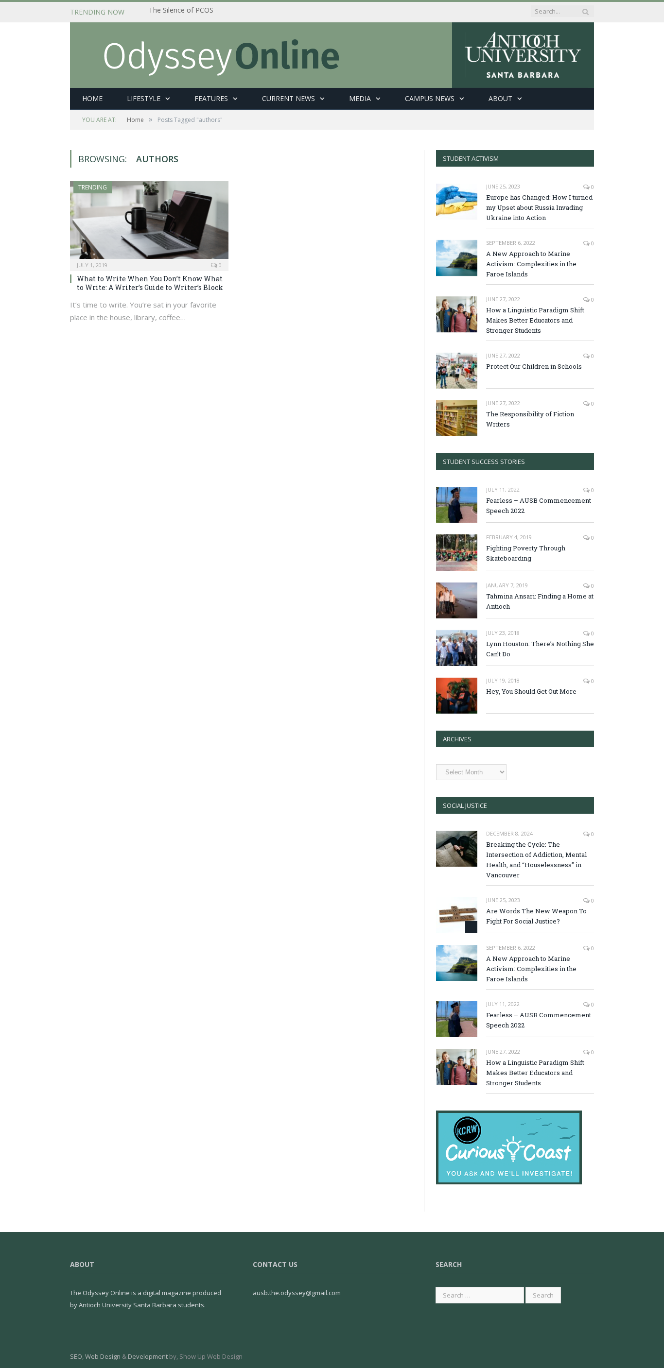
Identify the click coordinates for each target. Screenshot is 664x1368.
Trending (92, 187)
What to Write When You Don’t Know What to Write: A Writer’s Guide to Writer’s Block (150, 283)
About (500, 98)
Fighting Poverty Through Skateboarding (525, 553)
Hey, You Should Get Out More (531, 691)
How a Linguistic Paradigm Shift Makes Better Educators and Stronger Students (535, 320)
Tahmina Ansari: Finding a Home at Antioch (540, 601)
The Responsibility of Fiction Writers (530, 419)
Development (148, 1356)
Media (360, 98)
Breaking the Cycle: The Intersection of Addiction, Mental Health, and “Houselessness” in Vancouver (260, 12)
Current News (288, 98)
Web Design (103, 1356)
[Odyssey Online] (332, 52)
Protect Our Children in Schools (534, 366)
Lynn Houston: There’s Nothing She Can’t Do (540, 648)
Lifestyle (143, 98)
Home (92, 98)
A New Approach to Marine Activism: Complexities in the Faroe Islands (531, 263)
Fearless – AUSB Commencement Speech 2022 (538, 505)
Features (211, 98)
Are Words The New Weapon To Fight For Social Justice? (536, 915)
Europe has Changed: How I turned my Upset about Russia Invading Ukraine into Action (539, 207)
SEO (76, 1356)
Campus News (429, 98)
